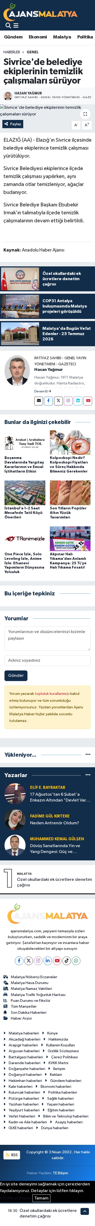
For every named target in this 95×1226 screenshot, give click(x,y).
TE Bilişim (60, 1173)
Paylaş (15, 124)
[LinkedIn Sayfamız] (78, 401)
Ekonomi (38, 37)
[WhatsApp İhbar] (76, 960)
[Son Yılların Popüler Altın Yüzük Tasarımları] (70, 493)
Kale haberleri (20, 1087)
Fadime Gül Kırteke (50, 816)
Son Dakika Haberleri (28, 1013)
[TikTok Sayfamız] (66, 960)
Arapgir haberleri (23, 1045)
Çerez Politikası (64, 1057)
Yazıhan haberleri (24, 1104)
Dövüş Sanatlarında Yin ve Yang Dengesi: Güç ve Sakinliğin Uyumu (55, 849)
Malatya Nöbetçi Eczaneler (34, 977)
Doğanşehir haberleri (27, 1069)
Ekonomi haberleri (56, 1087)
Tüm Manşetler (24, 1006)
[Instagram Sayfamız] (68, 401)
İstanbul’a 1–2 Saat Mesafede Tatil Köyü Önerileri (23, 512)
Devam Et (41, 391)
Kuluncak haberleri (24, 1092)
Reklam (56, 1075)
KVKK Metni (58, 1063)
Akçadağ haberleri (24, 1039)
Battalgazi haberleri (26, 1057)
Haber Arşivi (21, 1018)
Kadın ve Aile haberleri (28, 1122)
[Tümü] (88, 755)
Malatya (62, 37)
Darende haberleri (24, 1063)
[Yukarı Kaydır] (84, 1211)
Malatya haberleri (24, 1033)
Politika (85, 37)
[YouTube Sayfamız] (87, 401)
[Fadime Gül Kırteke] (15, 819)
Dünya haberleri (54, 1128)
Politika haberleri (62, 1092)
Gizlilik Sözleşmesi (63, 1051)
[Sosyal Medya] (38, 401)
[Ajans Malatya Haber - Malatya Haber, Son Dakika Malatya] (40, 12)
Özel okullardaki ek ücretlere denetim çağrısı (54, 882)
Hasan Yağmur (48, 369)
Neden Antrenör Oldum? (54, 823)
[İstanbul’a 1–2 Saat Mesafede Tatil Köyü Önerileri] (24, 493)
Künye (52, 1033)
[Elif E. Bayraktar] (15, 793)
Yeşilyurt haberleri (24, 1110)
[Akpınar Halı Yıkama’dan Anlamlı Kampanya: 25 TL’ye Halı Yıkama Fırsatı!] (70, 538)
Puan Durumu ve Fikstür (30, 1001)
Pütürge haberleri (24, 1099)
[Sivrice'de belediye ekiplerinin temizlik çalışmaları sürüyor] (47, 111)
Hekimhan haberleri (25, 1081)
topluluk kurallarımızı (52, 694)
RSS (14, 1155)
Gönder (16, 675)
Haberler (11, 52)
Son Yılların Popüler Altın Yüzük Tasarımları (68, 512)
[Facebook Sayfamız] (48, 401)
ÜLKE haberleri (21, 1128)
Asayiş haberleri (69, 1122)
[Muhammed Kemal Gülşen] (15, 845)
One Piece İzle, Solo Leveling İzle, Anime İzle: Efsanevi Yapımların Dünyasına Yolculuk (24, 563)
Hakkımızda (58, 1039)
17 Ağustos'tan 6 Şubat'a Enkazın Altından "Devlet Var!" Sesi (59, 797)
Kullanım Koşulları (60, 1045)
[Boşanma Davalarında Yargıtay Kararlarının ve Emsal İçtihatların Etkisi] (24, 442)
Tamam (41, 1198)
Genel (33, 52)
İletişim (59, 1069)
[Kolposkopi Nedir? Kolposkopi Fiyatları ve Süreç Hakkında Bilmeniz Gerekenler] (70, 442)
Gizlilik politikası (16, 1198)
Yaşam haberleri (60, 1104)
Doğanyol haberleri (25, 1075)
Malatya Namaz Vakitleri (31, 989)
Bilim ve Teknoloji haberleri (65, 1116)
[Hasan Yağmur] (17, 370)
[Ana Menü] (15, 26)
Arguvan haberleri (24, 1051)
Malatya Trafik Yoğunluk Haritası (38, 995)
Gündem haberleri (65, 1081)
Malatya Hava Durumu (29, 983)
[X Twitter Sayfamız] (58, 401)
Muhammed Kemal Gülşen (57, 839)
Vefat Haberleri (22, 1116)
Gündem (13, 37)
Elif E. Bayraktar (47, 788)
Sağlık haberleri (60, 1099)
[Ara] (8, 26)
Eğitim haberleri (61, 1110)
